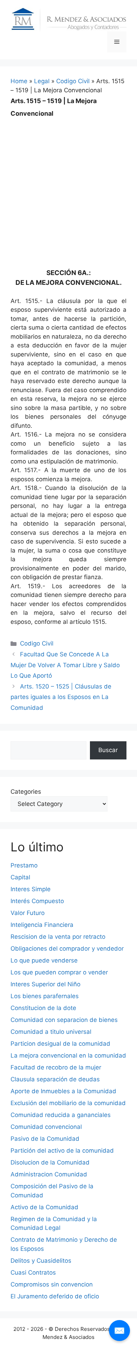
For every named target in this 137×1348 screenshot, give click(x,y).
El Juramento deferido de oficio (55, 1296)
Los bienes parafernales (45, 996)
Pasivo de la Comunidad (45, 1138)
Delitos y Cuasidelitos (41, 1260)
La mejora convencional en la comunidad (68, 1055)
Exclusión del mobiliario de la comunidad (68, 1103)
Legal (42, 81)
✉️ (119, 1330)
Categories (26, 791)
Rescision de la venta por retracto (58, 936)
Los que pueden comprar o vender (59, 972)
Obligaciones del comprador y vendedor (67, 948)
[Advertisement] (68, 188)
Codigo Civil (73, 81)
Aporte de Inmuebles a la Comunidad (63, 1091)
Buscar (108, 750)
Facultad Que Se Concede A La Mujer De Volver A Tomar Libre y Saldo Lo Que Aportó (65, 665)
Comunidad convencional (46, 1126)
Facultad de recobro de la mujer (56, 1067)
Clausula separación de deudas (55, 1079)
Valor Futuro (28, 912)
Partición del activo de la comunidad (62, 1150)
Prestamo (24, 865)
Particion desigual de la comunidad (60, 1043)
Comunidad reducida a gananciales (61, 1114)
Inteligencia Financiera (42, 924)
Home (19, 81)
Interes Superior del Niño (45, 984)
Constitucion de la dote (43, 1007)
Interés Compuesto (37, 901)
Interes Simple (31, 889)
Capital (20, 877)
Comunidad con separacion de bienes (64, 1019)
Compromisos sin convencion (52, 1284)
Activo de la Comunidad (44, 1207)
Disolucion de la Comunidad (50, 1162)
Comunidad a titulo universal (51, 1031)
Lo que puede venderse (44, 960)
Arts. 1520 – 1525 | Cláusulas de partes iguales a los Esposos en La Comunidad (61, 697)
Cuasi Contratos (33, 1272)
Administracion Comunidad (49, 1174)
